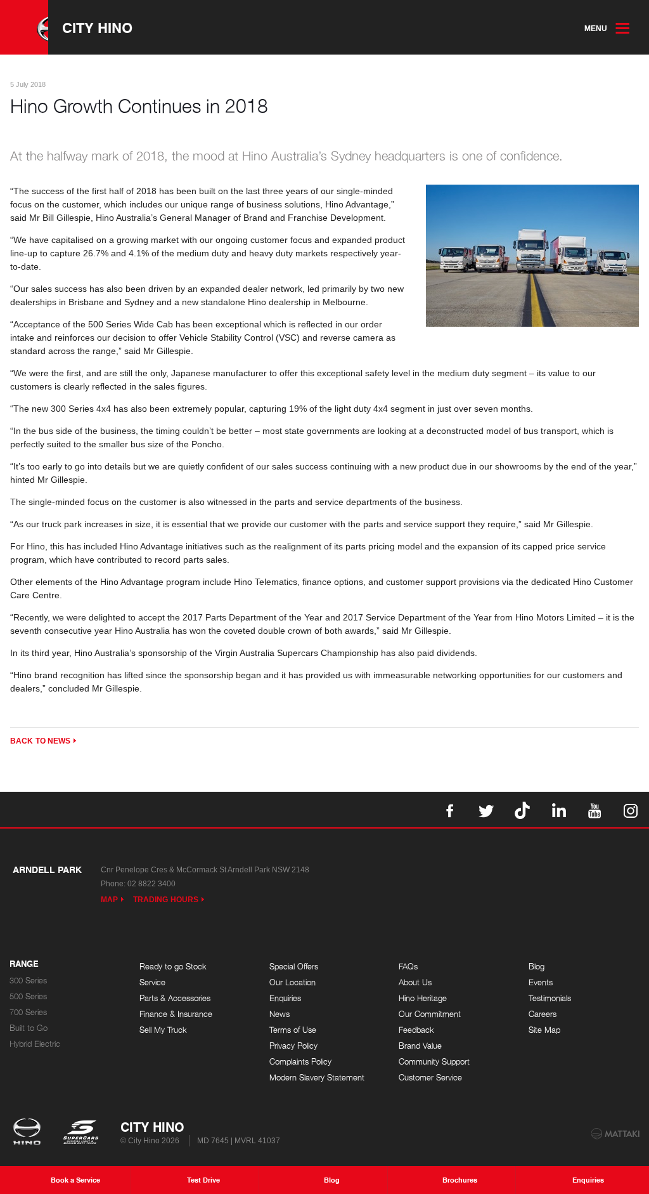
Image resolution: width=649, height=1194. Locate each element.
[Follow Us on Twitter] (486, 809)
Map (109, 899)
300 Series (28, 980)
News (279, 1014)
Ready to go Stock (173, 966)
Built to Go (29, 1028)
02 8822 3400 (151, 883)
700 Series (28, 1012)
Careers (542, 1014)
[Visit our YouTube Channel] (594, 809)
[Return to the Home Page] (29, 1133)
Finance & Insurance (175, 1014)
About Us (415, 982)
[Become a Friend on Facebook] (450, 809)
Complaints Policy (300, 1061)
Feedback (416, 1030)
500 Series (28, 996)
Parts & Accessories (174, 998)
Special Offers (293, 966)
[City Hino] (24, 27)
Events (541, 982)
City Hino (97, 27)
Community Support (434, 1061)
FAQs (408, 966)
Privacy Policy (293, 1046)
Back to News (40, 741)
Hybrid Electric (35, 1044)
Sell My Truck (163, 1030)
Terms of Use (292, 1030)
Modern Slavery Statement (316, 1077)
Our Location (292, 982)
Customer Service (430, 1077)
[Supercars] (80, 1133)
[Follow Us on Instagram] (630, 809)
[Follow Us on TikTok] (522, 809)
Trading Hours (165, 899)
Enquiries (285, 998)
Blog (536, 966)
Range (24, 964)
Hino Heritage (423, 998)
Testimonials (550, 998)
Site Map (544, 1030)
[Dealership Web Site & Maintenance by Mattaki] (615, 1134)
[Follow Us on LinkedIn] (558, 809)
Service (152, 982)
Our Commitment (430, 1014)
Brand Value (420, 1046)
